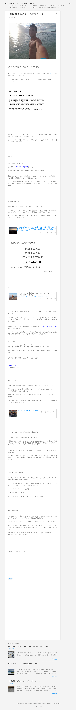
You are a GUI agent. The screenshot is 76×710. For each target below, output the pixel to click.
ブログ (10, 578)
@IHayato (52, 73)
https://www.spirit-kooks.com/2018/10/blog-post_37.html (32, 296)
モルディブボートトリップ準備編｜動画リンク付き (23, 664)
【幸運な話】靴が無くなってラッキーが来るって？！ (24, 681)
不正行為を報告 (38, 706)
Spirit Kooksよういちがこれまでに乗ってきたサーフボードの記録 (28, 646)
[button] (56, 14)
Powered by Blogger (38, 700)
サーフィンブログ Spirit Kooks (21, 4)
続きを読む (54, 659)
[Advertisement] (66, 33)
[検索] (70, 4)
